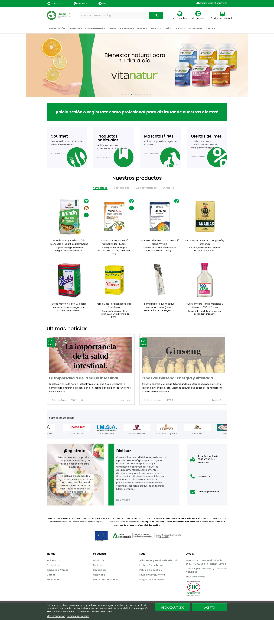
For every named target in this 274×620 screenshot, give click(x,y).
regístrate (80, 491)
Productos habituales (105, 579)
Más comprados (146, 188)
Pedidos (97, 565)
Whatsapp (99, 574)
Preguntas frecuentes (152, 579)
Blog (104, 3)
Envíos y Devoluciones (152, 574)
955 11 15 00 (82, 3)
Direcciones (100, 570)
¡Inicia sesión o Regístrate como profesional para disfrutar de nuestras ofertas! (137, 112)
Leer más (125, 400)
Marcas (51, 574)
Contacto (56, 3)
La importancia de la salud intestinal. (84, 378)
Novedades (100, 188)
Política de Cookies (150, 570)
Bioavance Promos (57, 570)
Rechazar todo (172, 607)
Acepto (209, 607)
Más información (56, 615)
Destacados (121, 188)
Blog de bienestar (196, 576)
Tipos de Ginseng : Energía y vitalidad (177, 378)
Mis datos (98, 560)
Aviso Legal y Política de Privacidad (159, 560)
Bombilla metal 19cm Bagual (159, 303)
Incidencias (53, 560)
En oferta (168, 188)
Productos (53, 565)
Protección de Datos (151, 565)
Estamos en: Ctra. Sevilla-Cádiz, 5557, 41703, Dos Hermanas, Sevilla (206, 562)
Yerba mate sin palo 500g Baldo (69, 303)
